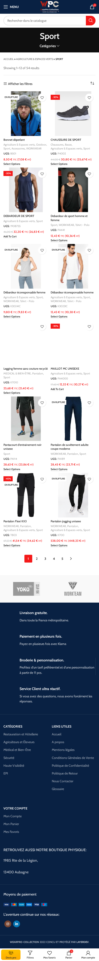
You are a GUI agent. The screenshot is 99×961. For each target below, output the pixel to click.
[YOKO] (27, 588)
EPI (5, 773)
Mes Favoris (11, 832)
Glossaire (58, 789)
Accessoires (18, 148)
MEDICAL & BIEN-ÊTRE (17, 373)
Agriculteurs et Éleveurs (19, 742)
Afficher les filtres (20, 83)
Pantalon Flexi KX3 (15, 521)
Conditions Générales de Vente (73, 758)
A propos (58, 742)
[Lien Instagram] (7, 923)
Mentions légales (63, 750)
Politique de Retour (65, 773)
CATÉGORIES (12, 726)
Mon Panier (11, 824)
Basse (68, 144)
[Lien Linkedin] (16, 923)
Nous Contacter (62, 781)
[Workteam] (73, 588)
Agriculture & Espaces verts (34, 59)
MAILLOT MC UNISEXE (65, 368)
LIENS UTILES (61, 726)
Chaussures (57, 144)
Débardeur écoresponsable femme (24, 292)
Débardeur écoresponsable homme (72, 292)
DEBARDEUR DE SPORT (18, 216)
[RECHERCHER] (91, 20)
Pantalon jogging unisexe (66, 521)
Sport (6, 148)
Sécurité (8, 758)
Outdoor (41, 144)
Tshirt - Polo (82, 225)
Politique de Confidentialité (70, 765)
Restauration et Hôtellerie (20, 734)
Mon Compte (12, 816)
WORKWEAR (33, 148)
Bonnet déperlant (14, 139)
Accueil (8, 59)
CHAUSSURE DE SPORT (66, 139)
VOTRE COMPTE (15, 808)
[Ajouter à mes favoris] (42, 98)
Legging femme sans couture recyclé (25, 368)
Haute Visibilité (13, 765)
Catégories (48, 46)
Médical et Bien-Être (17, 750)
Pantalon (37, 373)
